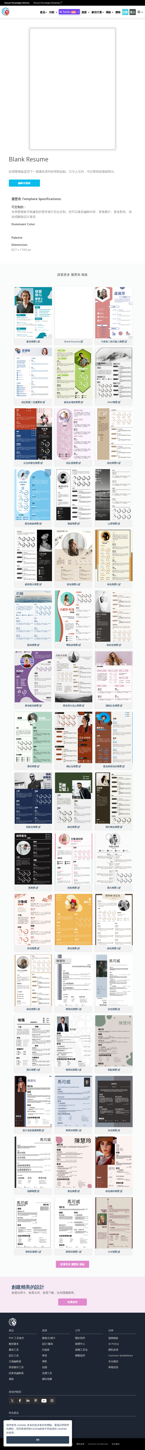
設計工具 (14, 1355)
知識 (44, 1367)
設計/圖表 (47, 1343)
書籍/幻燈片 (49, 1338)
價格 (117, 12)
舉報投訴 (113, 1367)
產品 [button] (42, 12)
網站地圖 (47, 1379)
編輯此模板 (24, 183)
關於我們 (80, 1338)
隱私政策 (113, 1349)
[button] (52, 12)
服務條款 (113, 1338)
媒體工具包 (81, 1349)
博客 (44, 1361)
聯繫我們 (80, 1355)
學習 (44, 1355)
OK (37, 1439)
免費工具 (47, 1373)
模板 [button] (108, 12)
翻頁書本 (14, 1343)
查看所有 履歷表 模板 (72, 1264)
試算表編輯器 (16, 1373)
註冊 (125, 12)
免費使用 (72, 1302)
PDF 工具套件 (16, 1338)
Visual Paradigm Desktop (46, 2)
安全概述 (113, 1361)
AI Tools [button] (67, 11)
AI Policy (113, 1343)
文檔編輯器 (15, 1361)
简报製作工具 (16, 1367)
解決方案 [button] (97, 12)
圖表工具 (14, 1349)
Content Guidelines (120, 1355)
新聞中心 (80, 1343)
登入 (132, 12)
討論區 (46, 1349)
